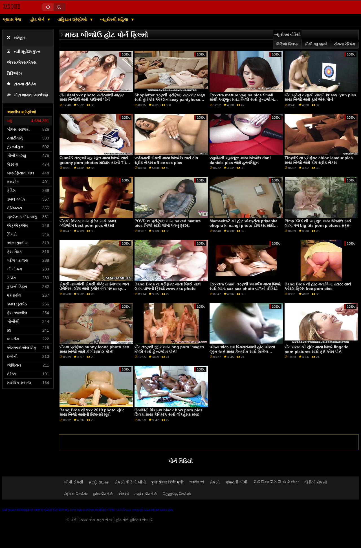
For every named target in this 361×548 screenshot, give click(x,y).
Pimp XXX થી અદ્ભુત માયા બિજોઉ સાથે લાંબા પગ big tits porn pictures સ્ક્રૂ (318, 223)
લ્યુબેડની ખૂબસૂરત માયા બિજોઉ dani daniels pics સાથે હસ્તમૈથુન (240, 160)
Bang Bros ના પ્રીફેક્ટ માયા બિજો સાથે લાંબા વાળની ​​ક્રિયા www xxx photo (168, 286)
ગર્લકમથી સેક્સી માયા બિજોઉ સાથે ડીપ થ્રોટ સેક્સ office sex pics (166, 160)
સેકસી (215, 482)
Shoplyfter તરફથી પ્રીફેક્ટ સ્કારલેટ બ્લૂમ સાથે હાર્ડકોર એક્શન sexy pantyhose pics (170, 100)
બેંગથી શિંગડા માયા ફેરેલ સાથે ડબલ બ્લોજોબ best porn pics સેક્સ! (88, 223)
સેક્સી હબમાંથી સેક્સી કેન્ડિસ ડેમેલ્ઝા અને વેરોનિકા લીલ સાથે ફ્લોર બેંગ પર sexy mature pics (94, 289)
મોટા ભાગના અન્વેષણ (31, 95)
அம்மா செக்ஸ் (75, 493)
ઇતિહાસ (20, 38)
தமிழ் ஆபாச (99, 482)
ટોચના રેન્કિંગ (25, 84)
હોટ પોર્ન (37, 19)
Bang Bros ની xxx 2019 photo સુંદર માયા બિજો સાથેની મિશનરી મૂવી (92, 412)
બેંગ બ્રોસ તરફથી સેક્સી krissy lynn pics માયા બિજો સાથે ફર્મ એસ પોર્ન (320, 97)
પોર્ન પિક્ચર (123, 510)
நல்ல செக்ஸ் (103, 493)
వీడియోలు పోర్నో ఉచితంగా (276, 482)
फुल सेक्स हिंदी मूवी (167, 482)
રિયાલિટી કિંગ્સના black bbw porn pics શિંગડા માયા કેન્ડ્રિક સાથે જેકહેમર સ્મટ (168, 412)
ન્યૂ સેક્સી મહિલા (114, 19)
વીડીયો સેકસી (315, 482)
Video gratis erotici (51, 510)
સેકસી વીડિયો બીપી (130, 482)
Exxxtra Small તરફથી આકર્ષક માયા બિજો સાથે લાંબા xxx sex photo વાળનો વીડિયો (245, 286)
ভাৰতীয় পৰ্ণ (197, 482)
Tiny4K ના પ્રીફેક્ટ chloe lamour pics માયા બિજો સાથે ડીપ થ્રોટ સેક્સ (319, 160)
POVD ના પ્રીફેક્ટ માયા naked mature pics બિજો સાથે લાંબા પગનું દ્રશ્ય (168, 223)
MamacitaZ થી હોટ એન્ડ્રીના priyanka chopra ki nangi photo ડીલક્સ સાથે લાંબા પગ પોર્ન (244, 225)
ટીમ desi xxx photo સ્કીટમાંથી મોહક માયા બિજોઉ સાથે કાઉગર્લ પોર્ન (92, 97)
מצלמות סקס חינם (82, 510)
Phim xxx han (162, 510)
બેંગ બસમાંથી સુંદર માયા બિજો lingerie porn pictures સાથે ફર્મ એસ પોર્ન (316, 349)
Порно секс (105, 510)
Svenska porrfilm (17, 510)
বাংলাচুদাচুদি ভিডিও (141, 510)
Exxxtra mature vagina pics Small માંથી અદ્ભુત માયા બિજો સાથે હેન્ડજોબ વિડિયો (242, 100)
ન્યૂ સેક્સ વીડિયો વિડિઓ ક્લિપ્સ (287, 39)
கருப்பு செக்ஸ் (146, 493)
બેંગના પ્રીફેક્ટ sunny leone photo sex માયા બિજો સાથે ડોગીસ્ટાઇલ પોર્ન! (94, 349)
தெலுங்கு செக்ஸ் (177, 493)
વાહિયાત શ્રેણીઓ (73, 19)
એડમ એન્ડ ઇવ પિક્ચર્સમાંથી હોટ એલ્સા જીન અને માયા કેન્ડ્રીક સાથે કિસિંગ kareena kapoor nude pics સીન (242, 351)
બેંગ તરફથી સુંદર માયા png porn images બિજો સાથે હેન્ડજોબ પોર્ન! (169, 349)
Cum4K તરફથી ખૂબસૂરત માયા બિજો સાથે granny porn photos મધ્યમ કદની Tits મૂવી (94, 162)
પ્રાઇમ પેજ (12, 19)
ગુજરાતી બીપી (236, 482)
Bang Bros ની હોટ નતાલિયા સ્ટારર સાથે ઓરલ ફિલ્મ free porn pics (318, 286)
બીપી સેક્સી (73, 482)
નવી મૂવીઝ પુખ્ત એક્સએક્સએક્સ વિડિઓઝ (23, 63)
